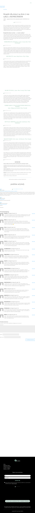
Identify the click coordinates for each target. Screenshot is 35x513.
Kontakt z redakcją (7, 467)
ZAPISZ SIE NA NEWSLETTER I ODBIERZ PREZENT (17, 501)
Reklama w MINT (7, 469)
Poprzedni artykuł (2, 6)
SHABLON (21, 511)
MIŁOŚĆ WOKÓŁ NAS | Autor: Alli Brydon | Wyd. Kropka (17, 139)
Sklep (4, 464)
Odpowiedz (33, 213)
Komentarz (2, 324)
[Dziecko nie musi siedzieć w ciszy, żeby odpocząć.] (30, 381)
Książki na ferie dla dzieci (3, 204)
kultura (5, 9)
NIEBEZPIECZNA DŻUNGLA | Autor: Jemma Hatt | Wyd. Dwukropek (17, 42)
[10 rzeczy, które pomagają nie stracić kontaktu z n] (23, 400)
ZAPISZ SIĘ (26, 81)
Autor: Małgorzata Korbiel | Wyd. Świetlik (17, 108)
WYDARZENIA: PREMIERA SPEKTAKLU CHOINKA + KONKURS (8, 191)
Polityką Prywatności (14, 483)
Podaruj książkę (2, 199)
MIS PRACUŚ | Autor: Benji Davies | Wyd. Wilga (17, 56)
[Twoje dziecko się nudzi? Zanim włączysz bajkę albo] (17, 390)
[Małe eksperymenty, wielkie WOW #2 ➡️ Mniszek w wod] (4, 375)
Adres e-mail (2, 337)
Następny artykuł (2, 7)
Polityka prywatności (7, 466)
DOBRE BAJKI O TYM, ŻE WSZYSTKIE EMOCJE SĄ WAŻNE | (17, 106)
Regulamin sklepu (7, 465)
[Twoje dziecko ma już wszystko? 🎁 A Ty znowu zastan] (11, 395)
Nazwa (1, 334)
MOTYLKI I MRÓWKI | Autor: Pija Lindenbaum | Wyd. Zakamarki (17, 122)
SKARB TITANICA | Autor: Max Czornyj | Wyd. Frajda (17, 90)
